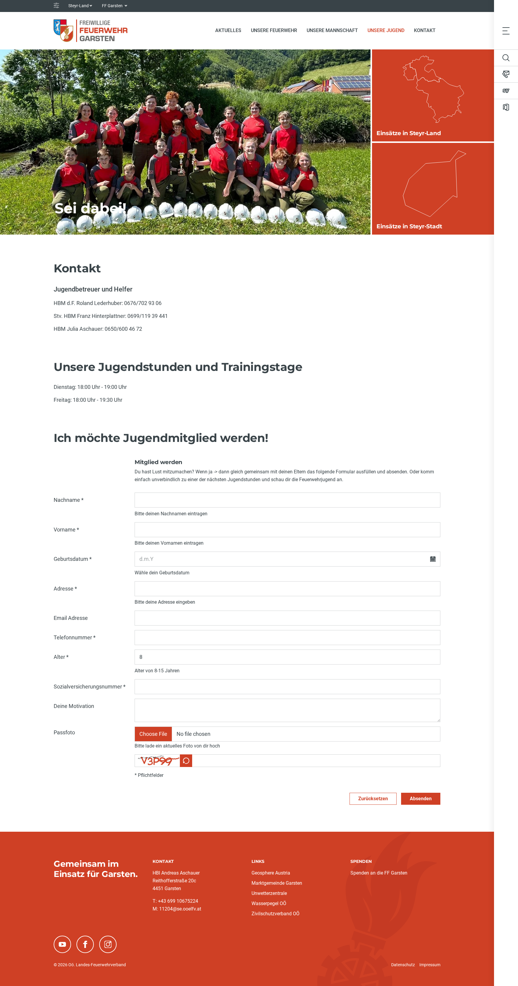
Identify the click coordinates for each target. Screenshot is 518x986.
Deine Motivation (74, 706)
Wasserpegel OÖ (269, 903)
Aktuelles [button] (228, 30)
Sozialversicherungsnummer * (90, 686)
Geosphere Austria (271, 873)
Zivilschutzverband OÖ (275, 913)
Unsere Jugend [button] (386, 30)
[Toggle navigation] (506, 30)
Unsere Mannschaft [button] (332, 30)
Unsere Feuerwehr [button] (274, 30)
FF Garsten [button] (113, 5)
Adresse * (65, 588)
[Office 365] (506, 107)
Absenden (421, 798)
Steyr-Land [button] (78, 5)
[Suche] (506, 58)
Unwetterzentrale (269, 893)
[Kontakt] (506, 74)
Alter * (61, 657)
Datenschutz (403, 964)
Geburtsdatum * (73, 559)
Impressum (429, 964)
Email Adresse (71, 618)
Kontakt (425, 30)
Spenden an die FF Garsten (378, 873)
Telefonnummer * (75, 637)
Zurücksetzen (373, 798)
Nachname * (69, 500)
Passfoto (64, 732)
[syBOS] (506, 91)
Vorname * (66, 529)
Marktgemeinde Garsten (277, 883)
